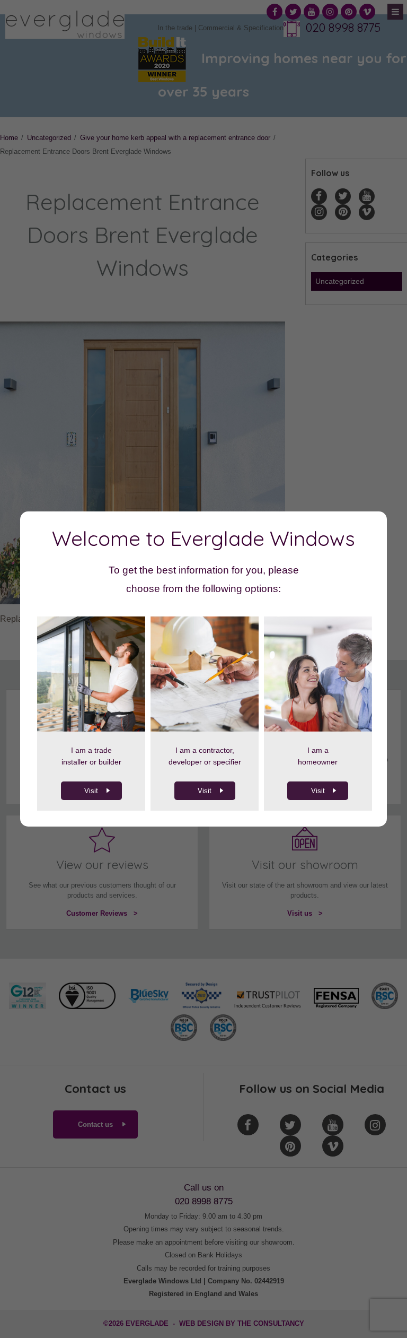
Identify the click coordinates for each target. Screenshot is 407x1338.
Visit (91, 791)
